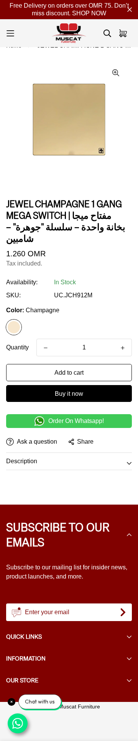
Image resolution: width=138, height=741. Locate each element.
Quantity (17, 347)
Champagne (13, 327)
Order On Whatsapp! (76, 421)
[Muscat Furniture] (69, 33)
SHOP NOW (89, 13)
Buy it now (69, 393)
